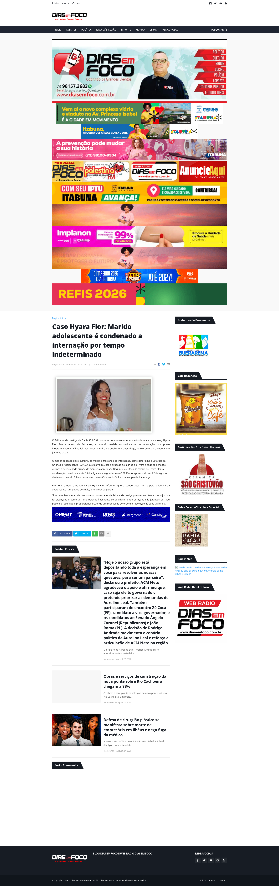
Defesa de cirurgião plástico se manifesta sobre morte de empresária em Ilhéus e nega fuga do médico (134, 727)
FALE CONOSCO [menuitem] (170, 29)
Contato (77, 3)
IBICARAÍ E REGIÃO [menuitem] (106, 29)
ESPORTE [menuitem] (126, 29)
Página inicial (59, 318)
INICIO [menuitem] (58, 29)
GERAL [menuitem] (153, 29)
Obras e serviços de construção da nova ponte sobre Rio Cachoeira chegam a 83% (134, 681)
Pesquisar (217, 29)
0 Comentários (98, 364)
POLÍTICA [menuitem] (86, 29)
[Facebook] (159, 364)
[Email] (168, 364)
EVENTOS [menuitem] (71, 29)
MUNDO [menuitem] (140, 29)
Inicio (55, 3)
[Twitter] (163, 364)
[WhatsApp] (95, 533)
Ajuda (65, 3)
